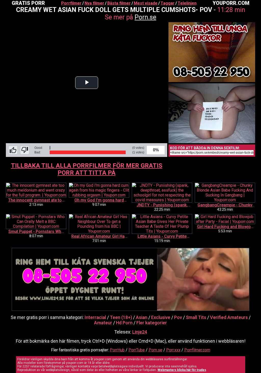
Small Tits (196, 317)
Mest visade (146, 3)
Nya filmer (94, 3)
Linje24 (139, 332)
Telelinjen (187, 3)
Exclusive (160, 317)
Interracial (95, 317)
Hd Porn (124, 322)
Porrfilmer (71, 3)
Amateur (103, 322)
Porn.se (145, 17)
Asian (141, 317)
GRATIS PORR (28, 3)
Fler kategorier (151, 322)
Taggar (168, 3)
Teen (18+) (121, 317)
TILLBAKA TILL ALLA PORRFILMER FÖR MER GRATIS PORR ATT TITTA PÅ (86, 169)
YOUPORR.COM (231, 3)
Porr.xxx (173, 350)
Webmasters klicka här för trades (182, 370)
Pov (178, 317)
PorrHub (117, 350)
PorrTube (136, 350)
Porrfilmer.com (197, 350)
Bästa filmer (119, 3)
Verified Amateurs (229, 317)
